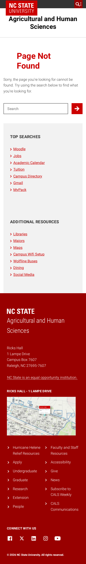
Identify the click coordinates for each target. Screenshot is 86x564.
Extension (21, 497)
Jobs (17, 156)
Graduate (20, 480)
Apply (17, 462)
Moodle (19, 149)
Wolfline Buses (25, 261)
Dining (18, 268)
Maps (17, 247)
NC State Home (21, 8)
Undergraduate (25, 471)
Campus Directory (27, 176)
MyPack (19, 190)
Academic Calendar (29, 163)
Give (54, 471)
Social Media (23, 274)
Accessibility (61, 462)
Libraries (20, 234)
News (55, 480)
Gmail (18, 183)
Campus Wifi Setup (28, 254)
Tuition (19, 169)
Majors (19, 241)
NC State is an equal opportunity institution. (42, 377)
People (18, 506)
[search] (78, 4)
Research (20, 489)
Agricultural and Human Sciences (43, 22)
